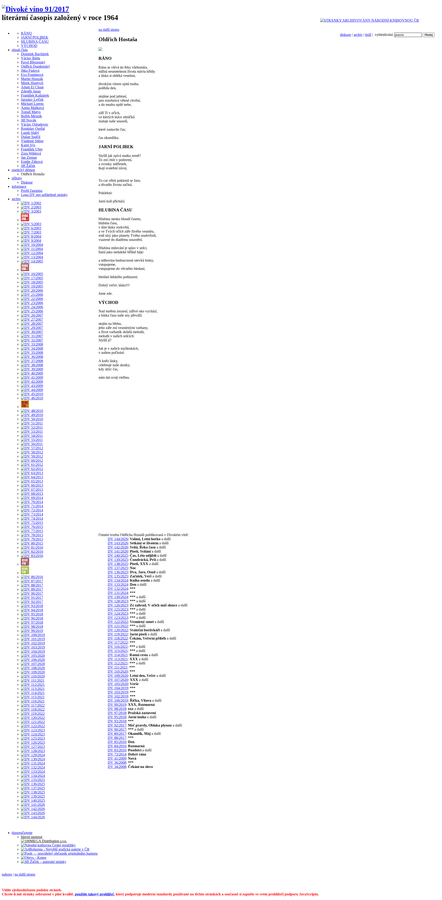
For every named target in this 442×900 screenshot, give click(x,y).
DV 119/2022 (118, 634)
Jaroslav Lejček (32, 99)
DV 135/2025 (118, 576)
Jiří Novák (28, 120)
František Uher (32, 149)
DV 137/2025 (118, 568)
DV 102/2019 (118, 696)
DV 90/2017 (117, 729)
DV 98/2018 (117, 709)
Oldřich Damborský (35, 66)
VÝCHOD (29, 46)
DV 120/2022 (118, 630)
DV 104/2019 (118, 688)
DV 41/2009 (117, 758)
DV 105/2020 (118, 684)
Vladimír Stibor (32, 141)
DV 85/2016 (117, 742)
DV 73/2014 (117, 754)
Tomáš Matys (31, 112)
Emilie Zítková (32, 162)
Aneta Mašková (32, 108)
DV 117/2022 (118, 642)
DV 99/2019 (117, 705)
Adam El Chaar (32, 87)
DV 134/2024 (118, 580)
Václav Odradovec (34, 124)
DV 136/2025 (118, 572)
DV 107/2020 (118, 680)
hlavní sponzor (31, 837)
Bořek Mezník (31, 116)
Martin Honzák (32, 79)
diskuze (345, 35)
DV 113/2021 (118, 659)
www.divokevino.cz (296, 882)
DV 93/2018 (117, 721)
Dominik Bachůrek (35, 54)
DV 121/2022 (118, 626)
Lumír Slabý (30, 133)
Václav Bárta (30, 58)
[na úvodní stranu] (35, 9)
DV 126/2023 (118, 605)
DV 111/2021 (118, 667)
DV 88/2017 (117, 738)
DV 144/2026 (118, 539)
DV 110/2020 (118, 671)
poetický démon (23, 170)
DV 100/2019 (118, 700)
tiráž (368, 35)
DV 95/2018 (117, 717)
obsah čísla (20, 50)
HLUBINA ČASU (35, 41)
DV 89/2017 (117, 734)
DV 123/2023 (118, 618)
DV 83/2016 (117, 750)
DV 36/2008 (117, 762)
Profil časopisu (31, 191)
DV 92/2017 (117, 725)
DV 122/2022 (118, 622)
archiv (358, 35)
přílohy (17, 178)
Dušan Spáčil (30, 137)
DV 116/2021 (118, 647)
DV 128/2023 (118, 601)
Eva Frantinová (32, 75)
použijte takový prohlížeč (94, 894)
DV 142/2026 (118, 547)
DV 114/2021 (118, 655)
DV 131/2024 (118, 593)
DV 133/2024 (118, 584)
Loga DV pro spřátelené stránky (44, 195)
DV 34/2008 (117, 767)
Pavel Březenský (33, 62)
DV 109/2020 (118, 676)
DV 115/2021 (118, 651)
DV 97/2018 (117, 713)
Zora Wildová (31, 153)
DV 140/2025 (118, 555)
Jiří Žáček (28, 166)
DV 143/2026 (118, 543)
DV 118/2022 (118, 638)
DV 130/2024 (118, 597)
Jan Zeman (29, 157)
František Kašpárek (35, 95)
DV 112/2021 (118, 663)
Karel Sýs (28, 145)
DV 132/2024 (118, 589)
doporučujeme (22, 833)
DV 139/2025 (118, 560)
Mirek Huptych (32, 83)
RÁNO (26, 33)
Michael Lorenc (32, 104)
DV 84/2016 (117, 746)
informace (19, 186)
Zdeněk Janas (31, 91)
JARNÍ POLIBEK (34, 37)
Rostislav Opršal (33, 128)
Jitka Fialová (30, 70)
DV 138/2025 (118, 564)
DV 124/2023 (118, 613)
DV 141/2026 (118, 551)
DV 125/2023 (118, 609)
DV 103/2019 (118, 692)
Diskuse (27, 182)
